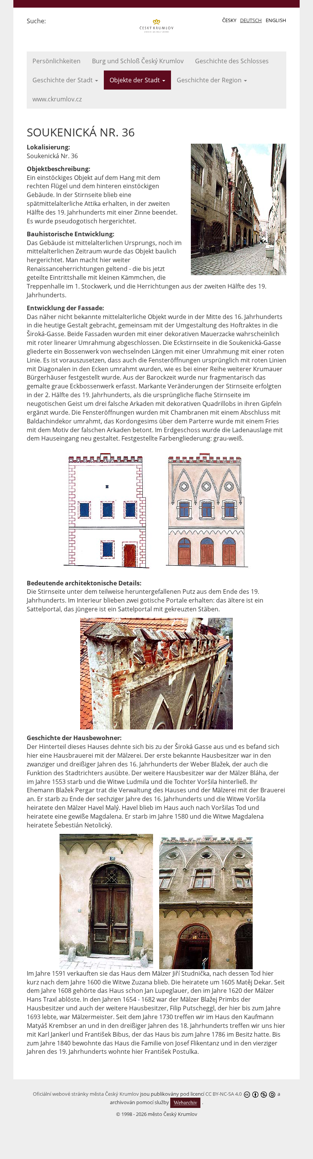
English (276, 20)
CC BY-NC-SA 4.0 (223, 1093)
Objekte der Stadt (135, 80)
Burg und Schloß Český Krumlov (138, 61)
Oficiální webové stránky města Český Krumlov (86, 1093)
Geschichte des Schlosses (232, 61)
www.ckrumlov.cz (57, 99)
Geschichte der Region (210, 80)
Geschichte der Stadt (63, 80)
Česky (229, 20)
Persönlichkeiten (56, 61)
